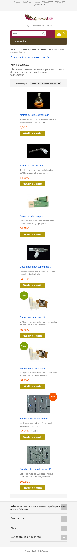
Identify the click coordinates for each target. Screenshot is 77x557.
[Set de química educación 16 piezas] (38, 455)
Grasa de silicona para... (33, 216)
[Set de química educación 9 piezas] (38, 404)
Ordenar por (21, 84)
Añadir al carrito (32, 133)
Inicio (12, 50)
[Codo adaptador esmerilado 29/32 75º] (38, 252)
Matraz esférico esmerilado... (35, 115)
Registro (37, 25)
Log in (28, 25)
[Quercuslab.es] (38, 17)
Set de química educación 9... (36, 418)
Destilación (46, 50)
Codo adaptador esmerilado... (36, 266)
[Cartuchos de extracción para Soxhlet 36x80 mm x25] (38, 303)
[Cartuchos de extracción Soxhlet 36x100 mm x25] (38, 354)
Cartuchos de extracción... (34, 317)
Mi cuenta (47, 25)
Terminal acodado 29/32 (33, 165)
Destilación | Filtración (29, 50)
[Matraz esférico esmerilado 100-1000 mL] (38, 101)
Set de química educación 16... (37, 469)
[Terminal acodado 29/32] (38, 151)
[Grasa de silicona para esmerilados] (38, 202)
